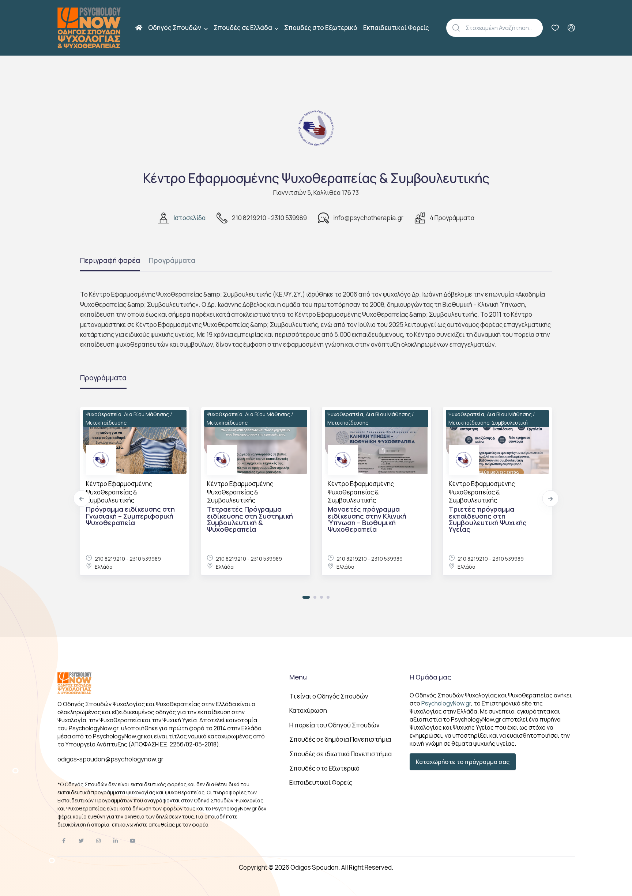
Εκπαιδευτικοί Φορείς (396, 27)
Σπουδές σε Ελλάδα (243, 27)
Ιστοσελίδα (189, 218)
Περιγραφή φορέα (110, 260)
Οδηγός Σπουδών (175, 27)
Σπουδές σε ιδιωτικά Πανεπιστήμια (340, 754)
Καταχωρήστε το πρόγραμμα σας (462, 762)
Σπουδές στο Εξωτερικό (320, 27)
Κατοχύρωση (308, 710)
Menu (298, 677)
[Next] (550, 498)
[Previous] (82, 498)
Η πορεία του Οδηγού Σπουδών (334, 725)
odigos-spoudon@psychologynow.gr (110, 759)
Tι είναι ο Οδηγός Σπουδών (328, 696)
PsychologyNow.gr (446, 703)
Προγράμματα (172, 260)
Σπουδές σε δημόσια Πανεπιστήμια (340, 739)
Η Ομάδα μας (430, 677)
